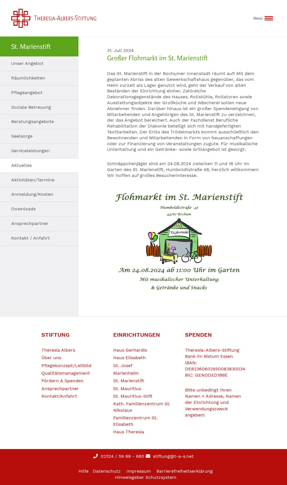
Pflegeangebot (27, 92)
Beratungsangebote (32, 121)
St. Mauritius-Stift (132, 396)
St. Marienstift (128, 380)
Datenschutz (107, 471)
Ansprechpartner (29, 223)
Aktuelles (21, 165)
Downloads (23, 208)
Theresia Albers (58, 350)
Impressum (138, 471)
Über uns (51, 357)
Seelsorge (22, 136)
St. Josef (122, 365)
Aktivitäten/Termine (32, 180)
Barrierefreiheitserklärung (184, 471)
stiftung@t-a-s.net (173, 456)
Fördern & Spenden (62, 380)
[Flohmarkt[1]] (183, 240)
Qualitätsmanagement (65, 373)
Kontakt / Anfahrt (30, 238)
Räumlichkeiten (28, 78)
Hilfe (83, 471)
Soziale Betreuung (31, 107)
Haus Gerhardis (130, 350)
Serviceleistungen (30, 150)
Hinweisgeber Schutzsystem (145, 477)
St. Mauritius (127, 388)
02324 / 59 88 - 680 (121, 456)
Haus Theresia (128, 431)
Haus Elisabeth (129, 357)
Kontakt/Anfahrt (59, 396)
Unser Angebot (27, 63)
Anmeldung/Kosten (32, 194)
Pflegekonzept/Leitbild (66, 365)
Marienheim (126, 373)
